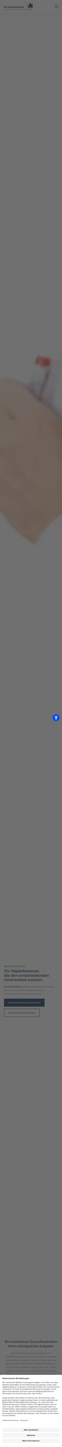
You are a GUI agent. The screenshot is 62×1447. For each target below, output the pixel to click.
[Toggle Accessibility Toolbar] (56, 717)
